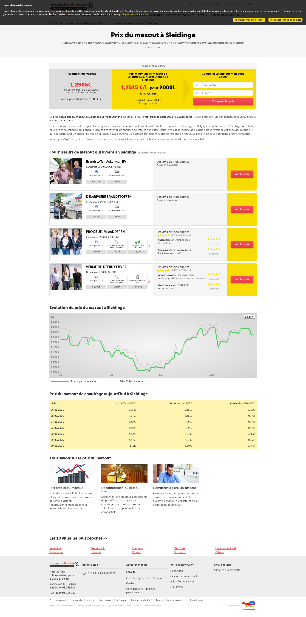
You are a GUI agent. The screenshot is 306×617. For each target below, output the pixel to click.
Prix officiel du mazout (66, 488)
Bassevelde (56, 552)
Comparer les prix (223, 101)
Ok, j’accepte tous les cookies (285, 19)
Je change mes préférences (249, 19)
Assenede (55, 548)
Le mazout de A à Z (141, 600)
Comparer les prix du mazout (174, 488)
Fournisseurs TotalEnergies (113, 600)
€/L (135, 87)
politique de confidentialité (133, 14)
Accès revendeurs (136, 564)
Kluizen (136, 552)
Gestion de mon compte (184, 576)
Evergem (137, 548)
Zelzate (219, 552)
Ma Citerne (176, 586)
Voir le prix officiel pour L (79, 99)
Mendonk (179, 548)
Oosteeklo (180, 552)
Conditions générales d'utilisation (144, 578)
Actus (159, 600)
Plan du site (196, 600)
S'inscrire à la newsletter (227, 570)
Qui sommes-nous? (175, 600)
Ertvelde (96, 552)
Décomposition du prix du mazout (120, 489)
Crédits (130, 583)
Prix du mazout (57, 600)
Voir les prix (242, 174)
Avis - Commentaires (182, 581)
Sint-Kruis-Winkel (225, 548)
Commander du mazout (82, 600)
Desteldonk (98, 548)
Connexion (176, 571)
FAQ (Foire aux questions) (101, 572)
